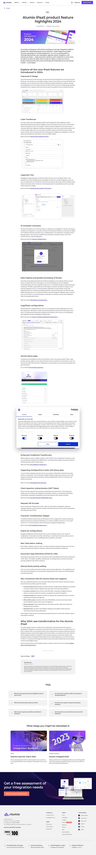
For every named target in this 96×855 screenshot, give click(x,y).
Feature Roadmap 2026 (67, 834)
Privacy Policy (49, 824)
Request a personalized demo (16, 793)
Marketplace (64, 817)
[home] (8, 2)
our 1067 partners (26, 421)
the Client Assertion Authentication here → (41, 498)
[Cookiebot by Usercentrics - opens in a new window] (72, 410)
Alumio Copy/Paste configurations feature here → (45, 317)
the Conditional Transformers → (38, 465)
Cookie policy (49, 829)
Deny (48, 444)
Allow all (68, 444)
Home (63, 815)
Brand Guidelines (65, 832)
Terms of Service (49, 826)
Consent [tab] (24, 414)
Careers (66, 822)
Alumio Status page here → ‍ (36, 367)
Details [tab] (40, 414)
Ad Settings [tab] (56, 414)
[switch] (40, 438)
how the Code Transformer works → (39, 136)
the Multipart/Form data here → (38, 483)
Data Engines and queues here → (39, 300)
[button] (17, 2)
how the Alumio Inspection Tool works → (41, 188)
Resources (64, 825)
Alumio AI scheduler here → (39, 239)
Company (64, 820)
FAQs (63, 829)
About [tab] (71, 414)
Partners (64, 827)
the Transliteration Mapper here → (38, 525)
